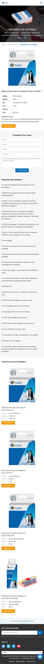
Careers (11, 661)
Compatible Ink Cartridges (28, 44)
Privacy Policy (20, 661)
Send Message (22, 170)
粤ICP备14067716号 (29, 658)
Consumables (12, 44)
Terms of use (31, 661)
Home (3, 44)
